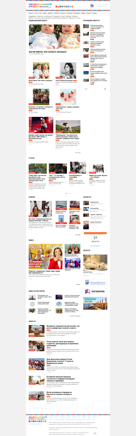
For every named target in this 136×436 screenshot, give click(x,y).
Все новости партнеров (75, 316)
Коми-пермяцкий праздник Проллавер (95, 233)
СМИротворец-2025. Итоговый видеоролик (72, 269)
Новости (32, 321)
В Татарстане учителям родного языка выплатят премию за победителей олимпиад (98, 66)
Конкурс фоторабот (48, 16)
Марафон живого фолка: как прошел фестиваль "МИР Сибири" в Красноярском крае (41, 136)
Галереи (32, 197)
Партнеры (89, 419)
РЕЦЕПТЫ (84, 417)
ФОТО (79, 417)
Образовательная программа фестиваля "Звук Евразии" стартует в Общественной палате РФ (97, 35)
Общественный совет (80, 419)
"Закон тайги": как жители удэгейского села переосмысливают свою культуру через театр (37, 178)
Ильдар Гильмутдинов (96, 222)
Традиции (74, 223)
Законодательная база (70, 419)
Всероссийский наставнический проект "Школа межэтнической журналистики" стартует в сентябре (98, 57)
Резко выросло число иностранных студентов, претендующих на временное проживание (62, 344)
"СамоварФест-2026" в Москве (74, 212)
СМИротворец (40, 16)
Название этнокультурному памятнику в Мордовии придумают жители (97, 43)
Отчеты (93, 419)
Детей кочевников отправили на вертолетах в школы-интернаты (59, 393)
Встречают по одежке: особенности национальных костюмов (41, 107)
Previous (26, 36)
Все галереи (77, 234)
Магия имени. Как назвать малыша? (48, 52)
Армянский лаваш (87, 272)
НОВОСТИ (95, 417)
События (32, 132)
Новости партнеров (37, 291)
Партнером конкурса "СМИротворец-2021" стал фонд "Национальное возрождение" (44, 311)
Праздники (74, 209)
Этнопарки (62, 16)
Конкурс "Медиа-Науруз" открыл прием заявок (44, 303)
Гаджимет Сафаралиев (96, 214)
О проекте (51, 419)
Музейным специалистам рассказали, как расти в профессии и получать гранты (63, 327)
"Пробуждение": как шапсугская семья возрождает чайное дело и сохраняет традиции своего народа (67, 136)
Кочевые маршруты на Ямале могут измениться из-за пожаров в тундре (98, 80)
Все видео (78, 284)
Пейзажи (61, 209)
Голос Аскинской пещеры (64, 80)
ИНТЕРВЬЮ (62, 417)
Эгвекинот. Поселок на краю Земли (61, 212)
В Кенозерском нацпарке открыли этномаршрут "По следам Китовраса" (97, 27)
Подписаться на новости (36, 424)
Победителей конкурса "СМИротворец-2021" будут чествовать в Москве (72, 310)
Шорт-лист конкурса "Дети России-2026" (61, 226)
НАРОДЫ (51, 417)
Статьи (31, 158)
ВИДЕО (89, 417)
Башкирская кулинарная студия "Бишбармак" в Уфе (74, 227)
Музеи (31, 216)
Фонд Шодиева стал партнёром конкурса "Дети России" (44, 297)
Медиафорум (56, 16)
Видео (31, 240)
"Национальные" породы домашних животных (67, 107)
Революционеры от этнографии (75, 176)
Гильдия (94, 13)
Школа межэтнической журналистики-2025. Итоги (71, 255)
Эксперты (87, 197)
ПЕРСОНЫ (74, 417)
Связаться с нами (103, 6)
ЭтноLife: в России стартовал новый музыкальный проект (72, 296)
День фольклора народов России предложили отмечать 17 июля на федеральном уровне (60, 361)
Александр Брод (94, 208)
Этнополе (59, 77)
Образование (68, 16)
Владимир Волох (94, 202)
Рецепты (86, 250)
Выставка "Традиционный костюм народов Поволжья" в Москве (40, 220)
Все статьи (78, 152)
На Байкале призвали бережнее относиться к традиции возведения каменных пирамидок (61, 379)
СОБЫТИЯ (68, 417)
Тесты (31, 77)
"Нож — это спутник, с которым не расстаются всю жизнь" (57, 177)
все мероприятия (95, 245)
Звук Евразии (75, 16)
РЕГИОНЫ (56, 417)
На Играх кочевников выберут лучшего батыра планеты (98, 50)
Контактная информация (59, 419)
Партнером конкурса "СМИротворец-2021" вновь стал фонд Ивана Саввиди (71, 304)
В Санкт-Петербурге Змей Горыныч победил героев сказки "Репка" (98, 73)
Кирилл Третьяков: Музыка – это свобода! (98, 176)
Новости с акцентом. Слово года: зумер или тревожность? (44, 272)
